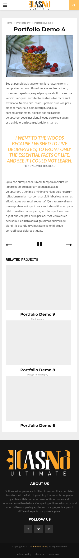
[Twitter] (38, 529)
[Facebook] (28, 529)
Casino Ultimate (39, 546)
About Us (39, 554)
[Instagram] (49, 529)
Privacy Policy (24, 554)
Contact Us (53, 554)
